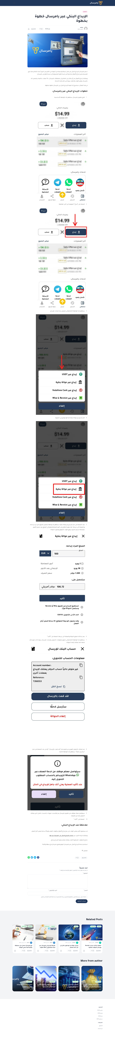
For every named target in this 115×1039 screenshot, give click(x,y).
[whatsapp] (28, 857)
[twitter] (35, 857)
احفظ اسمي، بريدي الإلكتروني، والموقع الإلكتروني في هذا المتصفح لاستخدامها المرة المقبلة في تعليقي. (63, 897)
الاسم (86, 890)
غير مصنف (93, 926)
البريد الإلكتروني (53, 890)
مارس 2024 (100, 1010)
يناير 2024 (100, 1016)
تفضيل (34, 29)
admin (81, 27)
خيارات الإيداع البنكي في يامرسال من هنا (61, 835)
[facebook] (38, 857)
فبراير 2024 (100, 1013)
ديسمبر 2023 (100, 1019)
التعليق (85, 873)
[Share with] (28, 29)
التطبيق (85, 11)
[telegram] (32, 857)
